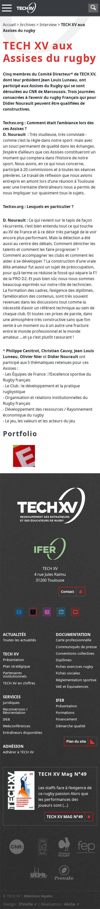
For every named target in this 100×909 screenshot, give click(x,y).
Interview (48, 24)
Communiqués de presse (76, 646)
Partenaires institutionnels (15, 675)
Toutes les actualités (19, 640)
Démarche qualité (70, 726)
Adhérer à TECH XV (18, 752)
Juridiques (11, 702)
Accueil (9, 24)
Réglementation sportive (76, 680)
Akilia (69, 904)
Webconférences (16, 726)
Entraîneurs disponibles (22, 732)
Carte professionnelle (73, 640)
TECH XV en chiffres (19, 683)
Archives (27, 24)
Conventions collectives (75, 653)
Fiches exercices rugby (74, 666)
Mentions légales (38, 896)
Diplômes (64, 660)
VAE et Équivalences (72, 686)
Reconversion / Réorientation (15, 711)
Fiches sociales (68, 673)
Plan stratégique (16, 666)
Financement (66, 719)
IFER (6, 719)
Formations (65, 712)
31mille (26, 904)
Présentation (13, 659)
